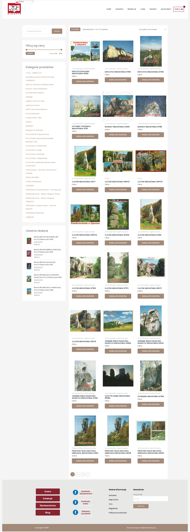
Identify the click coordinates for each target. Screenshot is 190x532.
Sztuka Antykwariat (33, 181)
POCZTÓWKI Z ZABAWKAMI (36, 158)
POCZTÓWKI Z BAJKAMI (35, 154)
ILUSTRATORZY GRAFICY (35, 93)
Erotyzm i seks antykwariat (36, 89)
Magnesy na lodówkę (34, 130)
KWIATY (29, 122)
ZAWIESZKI (30, 217)
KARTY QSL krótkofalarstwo (37, 109)
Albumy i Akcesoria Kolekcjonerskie (40, 84)
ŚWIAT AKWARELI (32, 177)
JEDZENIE (29, 97)
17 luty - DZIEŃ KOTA (34, 73)
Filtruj (30, 53)
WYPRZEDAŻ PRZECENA (35, 213)
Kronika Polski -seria (34, 118)
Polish (21, 2)
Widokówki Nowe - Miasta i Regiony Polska (43, 194)
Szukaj (57, 31)
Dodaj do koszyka (85, 81)
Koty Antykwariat (33, 113)
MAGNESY (29, 126)
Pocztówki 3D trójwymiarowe (37, 134)
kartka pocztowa (33, 105)
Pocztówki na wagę (33, 150)
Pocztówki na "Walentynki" (36, 146)
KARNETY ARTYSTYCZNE (35, 101)
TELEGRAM (30, 185)
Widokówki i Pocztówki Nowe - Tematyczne (43, 190)
